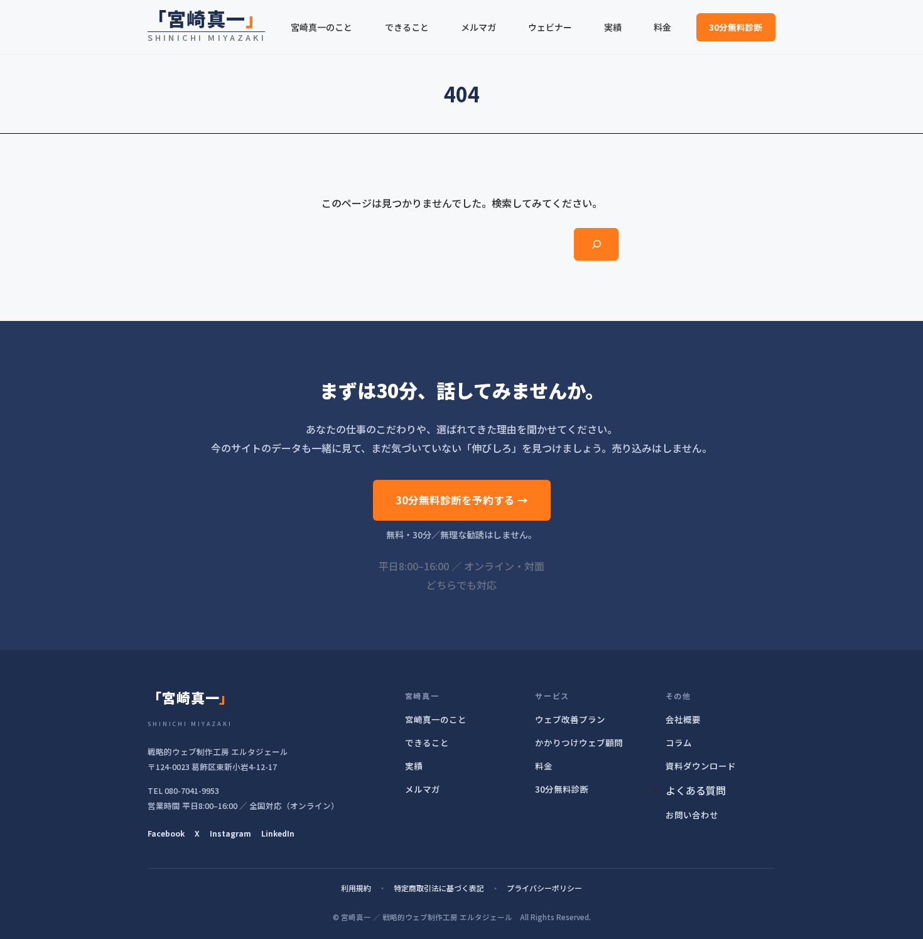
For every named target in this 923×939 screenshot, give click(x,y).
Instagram (230, 833)
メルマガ (422, 789)
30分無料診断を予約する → (462, 499)
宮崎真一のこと (436, 719)
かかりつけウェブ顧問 (579, 742)
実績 (414, 765)
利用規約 (356, 887)
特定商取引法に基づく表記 (439, 887)
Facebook (166, 833)
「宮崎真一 (206, 18)
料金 (544, 765)
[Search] (596, 244)
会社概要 (683, 719)
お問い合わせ (692, 814)
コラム (679, 742)
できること (427, 742)
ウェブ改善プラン (570, 719)
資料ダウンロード (701, 765)
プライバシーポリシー (544, 887)
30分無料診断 (736, 27)
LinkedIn (277, 833)
